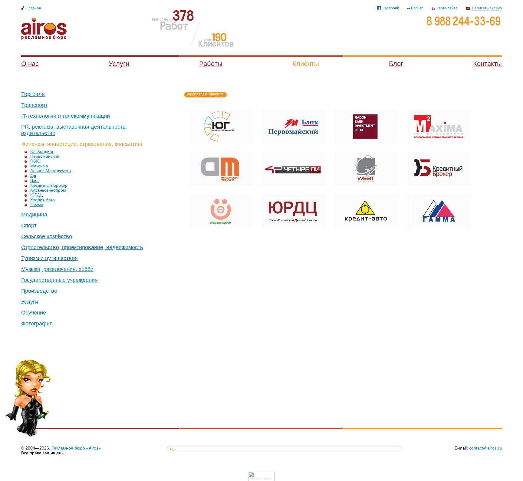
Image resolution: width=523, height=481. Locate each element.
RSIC (35, 161)
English (417, 8)
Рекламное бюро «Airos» (76, 448)
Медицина (34, 215)
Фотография (37, 324)
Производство (39, 291)
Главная (34, 8)
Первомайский (44, 156)
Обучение (33, 313)
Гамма (36, 204)
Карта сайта (447, 8)
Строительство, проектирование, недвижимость (82, 247)
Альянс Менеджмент (50, 170)
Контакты (487, 64)
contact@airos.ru (485, 448)
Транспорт (34, 105)
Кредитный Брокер (48, 185)
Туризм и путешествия (49, 258)
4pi (33, 175)
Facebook (391, 8)
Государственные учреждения (59, 280)
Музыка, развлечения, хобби (57, 269)
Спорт (29, 225)
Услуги (119, 64)
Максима (39, 165)
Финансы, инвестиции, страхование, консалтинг (82, 144)
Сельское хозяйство (46, 236)
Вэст (34, 180)
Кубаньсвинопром (48, 190)
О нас (30, 64)
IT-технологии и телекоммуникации (65, 116)
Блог (396, 64)
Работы (210, 64)
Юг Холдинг (42, 151)
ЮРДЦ (36, 195)
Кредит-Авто (42, 199)
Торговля (33, 94)
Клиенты (305, 64)
